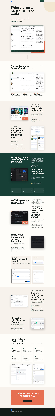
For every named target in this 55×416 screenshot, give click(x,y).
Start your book (13, 21)
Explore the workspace (19, 21)
